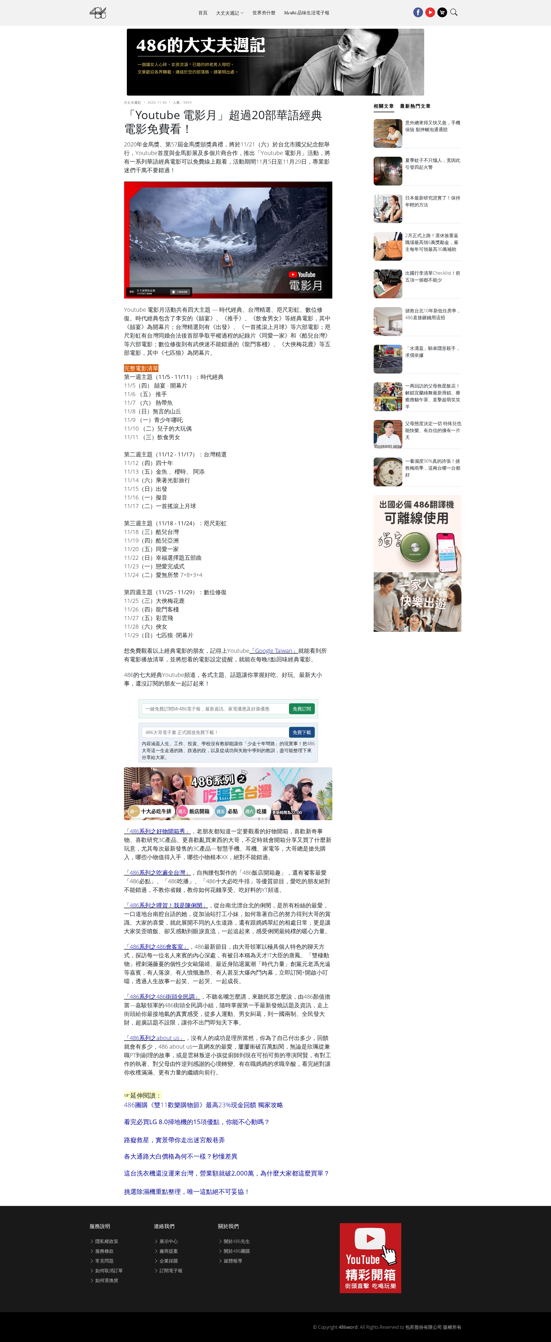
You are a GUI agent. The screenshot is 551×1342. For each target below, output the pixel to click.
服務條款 (104, 1251)
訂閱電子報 (170, 1270)
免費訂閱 (302, 709)
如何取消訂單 (108, 1270)
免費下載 (302, 732)
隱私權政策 (106, 1241)
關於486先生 (236, 1241)
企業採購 (168, 1261)
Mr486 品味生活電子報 (306, 13)
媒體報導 (232, 1261)
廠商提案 (168, 1251)
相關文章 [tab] (384, 106)
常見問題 (104, 1261)
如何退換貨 (106, 1280)
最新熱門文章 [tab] (415, 106)
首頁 (202, 13)
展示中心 (168, 1241)
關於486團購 (236, 1251)
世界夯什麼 (264, 13)
